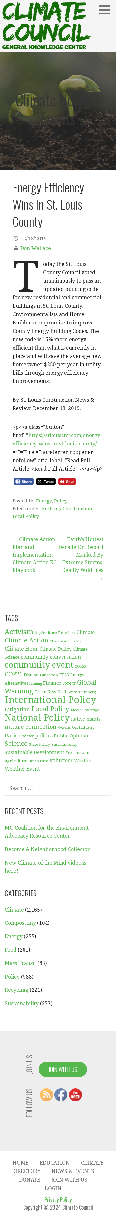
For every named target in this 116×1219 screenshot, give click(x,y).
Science (16, 743)
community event (39, 665)
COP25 (80, 666)
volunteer (61, 760)
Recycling (16, 990)
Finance (52, 683)
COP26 (14, 674)
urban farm (38, 761)
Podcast (26, 736)
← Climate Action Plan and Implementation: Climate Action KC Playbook (35, 554)
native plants (86, 719)
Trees (70, 753)
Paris (11, 735)
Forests (69, 683)
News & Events (73, 1171)
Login (53, 1189)
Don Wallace (35, 248)
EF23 (64, 674)
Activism (19, 632)
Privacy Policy (58, 1200)
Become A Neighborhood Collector (47, 849)
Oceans (64, 728)
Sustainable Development (34, 752)
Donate (29, 1180)
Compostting (20, 923)
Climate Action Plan (67, 641)
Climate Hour (21, 649)
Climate (85, 632)
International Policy (50, 699)
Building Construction (67, 508)
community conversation (51, 657)
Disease (31, 674)
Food (10, 950)
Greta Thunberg (81, 692)
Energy (44, 500)
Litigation (17, 709)
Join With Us (62, 1069)
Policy (61, 500)
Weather (83, 760)
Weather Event (22, 769)
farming (35, 683)
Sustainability (64, 744)
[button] (106, 9)
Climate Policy (56, 649)
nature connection (31, 727)
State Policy (39, 744)
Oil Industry (83, 727)
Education (49, 675)
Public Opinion (71, 735)
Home (21, 1163)
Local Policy (26, 516)
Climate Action (26, 640)
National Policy (37, 718)
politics (44, 736)
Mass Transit (20, 963)
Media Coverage (85, 710)
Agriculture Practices (54, 633)
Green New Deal (50, 692)
